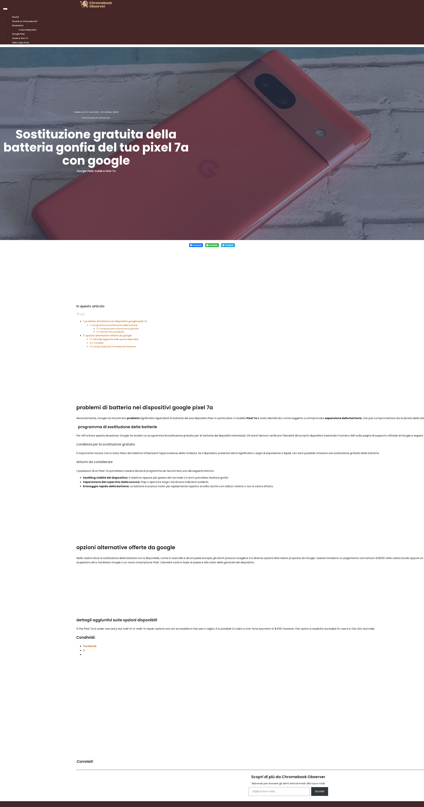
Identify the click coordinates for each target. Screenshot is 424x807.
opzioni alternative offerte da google (108, 335)
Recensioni (17, 25)
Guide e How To (105, 171)
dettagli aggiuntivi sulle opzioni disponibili (115, 339)
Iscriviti (319, 791)
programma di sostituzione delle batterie (115, 325)
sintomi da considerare (112, 332)
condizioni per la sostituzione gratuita (119, 328)
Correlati (98, 342)
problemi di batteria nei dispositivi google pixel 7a (116, 321)
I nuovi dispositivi (27, 29)
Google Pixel (85, 171)
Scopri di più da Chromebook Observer (115, 346)
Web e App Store (20, 42)
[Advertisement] (212, 273)
